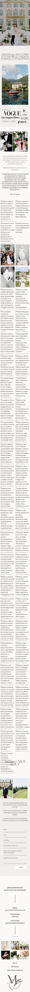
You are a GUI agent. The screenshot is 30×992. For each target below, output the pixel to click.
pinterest (20, 923)
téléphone (6, 840)
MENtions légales (15, 970)
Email (5, 834)
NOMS (5, 829)
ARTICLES (15, 967)
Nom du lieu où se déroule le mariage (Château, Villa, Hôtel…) (13, 851)
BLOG (15, 963)
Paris (21, 160)
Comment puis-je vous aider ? (11, 858)
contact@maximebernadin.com (15, 910)
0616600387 (15, 916)
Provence (23, 158)
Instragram (10, 923)
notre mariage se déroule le (11, 845)
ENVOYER (21, 867)
